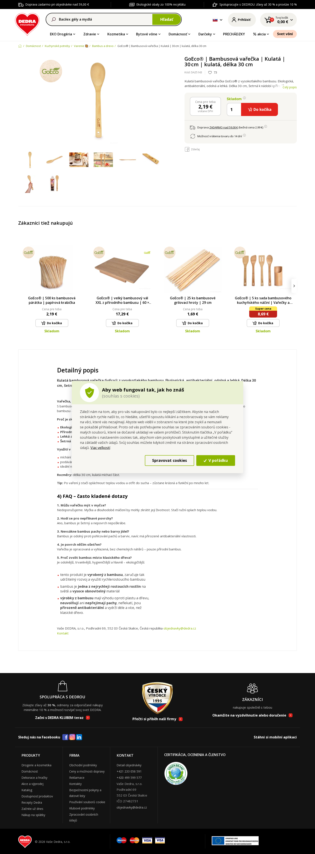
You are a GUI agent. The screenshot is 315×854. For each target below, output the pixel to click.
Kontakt (63, 633)
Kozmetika (116, 34)
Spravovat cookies (169, 460)
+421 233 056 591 (129, 771)
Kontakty (75, 784)
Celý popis (290, 87)
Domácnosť (178, 34)
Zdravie (89, 34)
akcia (261, 34)
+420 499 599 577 (129, 778)
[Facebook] (65, 737)
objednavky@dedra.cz (180, 628)
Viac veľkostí (100, 447)
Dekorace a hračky (34, 778)
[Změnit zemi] (215, 19)
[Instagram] (72, 737)
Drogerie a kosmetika (36, 765)
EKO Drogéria (61, 34)
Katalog (26, 790)
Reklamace (76, 778)
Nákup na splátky (33, 815)
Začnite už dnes (32, 809)
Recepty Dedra (31, 802)
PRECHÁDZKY (234, 34)
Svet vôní (285, 34)
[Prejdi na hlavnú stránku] (27, 23)
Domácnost (29, 771)
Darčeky (205, 34)
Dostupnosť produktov (37, 796)
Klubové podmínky (82, 808)
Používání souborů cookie (87, 802)
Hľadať (166, 19)
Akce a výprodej (32, 784)
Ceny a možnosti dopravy (87, 771)
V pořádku (217, 460)
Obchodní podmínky (83, 765)
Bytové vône (146, 34)
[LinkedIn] (79, 737)
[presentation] (21, 286)
